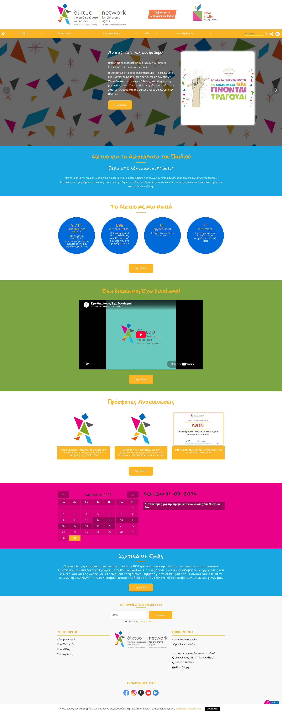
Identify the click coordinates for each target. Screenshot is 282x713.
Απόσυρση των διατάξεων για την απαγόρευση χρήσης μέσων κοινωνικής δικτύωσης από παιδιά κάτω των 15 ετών (141, 452)
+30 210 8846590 (184, 662)
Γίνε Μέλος (63, 649)
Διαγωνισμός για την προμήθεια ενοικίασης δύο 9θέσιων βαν (182, 505)
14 (121, 520)
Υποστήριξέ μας (184, 33)
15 (133, 520)
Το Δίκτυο (23, 33)
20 (109, 526)
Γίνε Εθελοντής (65, 644)
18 (86, 526)
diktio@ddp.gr (183, 667)
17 (75, 526)
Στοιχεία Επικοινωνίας (185, 639)
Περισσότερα (84, 104)
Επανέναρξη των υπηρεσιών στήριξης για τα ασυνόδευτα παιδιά (198, 451)
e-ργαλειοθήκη (111, 33)
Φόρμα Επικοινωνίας (183, 644)
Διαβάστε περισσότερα (188, 708)
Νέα (147, 33)
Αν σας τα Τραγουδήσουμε (99, 52)
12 (98, 520)
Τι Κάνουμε (63, 33)
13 (109, 520)
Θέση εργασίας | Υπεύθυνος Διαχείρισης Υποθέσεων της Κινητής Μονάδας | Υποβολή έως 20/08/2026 (83, 452)
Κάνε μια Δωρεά (66, 639)
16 (63, 526)
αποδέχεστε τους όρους (148, 621)
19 (98, 526)
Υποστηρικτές (65, 654)
